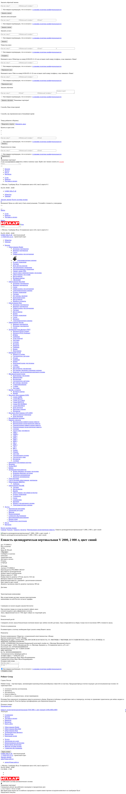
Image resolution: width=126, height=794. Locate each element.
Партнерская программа (17, 508)
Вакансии (8, 720)
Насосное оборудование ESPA (19, 395)
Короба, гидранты (15, 390)
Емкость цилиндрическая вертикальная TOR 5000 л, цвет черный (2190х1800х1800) (29, 710)
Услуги (7, 170)
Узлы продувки (14, 478)
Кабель (11, 468)
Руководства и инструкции (18, 521)
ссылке (61, 162)
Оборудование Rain (15, 303)
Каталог (7, 169)
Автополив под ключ (16, 510)
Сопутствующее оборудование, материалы (23, 480)
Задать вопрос (6, 751)
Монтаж (11, 512)
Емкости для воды (15, 420)
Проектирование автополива (14, 743)
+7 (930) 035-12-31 (7, 237)
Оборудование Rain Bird (17, 281)
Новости (8, 179)
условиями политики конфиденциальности (46, 9)
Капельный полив (15, 352)
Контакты (8, 174)
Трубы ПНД (13, 466)
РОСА (7, 172)
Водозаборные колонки (16, 418)
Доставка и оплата (11, 181)
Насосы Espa (9, 734)
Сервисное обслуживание (17, 516)
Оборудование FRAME (16, 485)
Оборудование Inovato (16, 322)
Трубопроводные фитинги (14, 732)
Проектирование (14, 514)
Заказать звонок (6, 199)
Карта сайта (9, 724)
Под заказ (4, 552)
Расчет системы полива (20, 199)
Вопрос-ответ (13, 519)
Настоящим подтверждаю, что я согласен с (32, 9)
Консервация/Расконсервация (19, 517)
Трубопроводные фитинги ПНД (19, 329)
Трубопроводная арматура (17, 469)
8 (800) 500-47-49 (6, 235)
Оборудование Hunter (16, 247)
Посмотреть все (6, 706)
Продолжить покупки (8, 124)
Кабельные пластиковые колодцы (20, 462)
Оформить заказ (20, 124)
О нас (7, 177)
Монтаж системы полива (13, 746)
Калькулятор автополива (13, 744)
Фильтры (12, 464)
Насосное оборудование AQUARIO (21, 413)
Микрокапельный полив (17, 374)
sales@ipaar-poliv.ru (7, 759)
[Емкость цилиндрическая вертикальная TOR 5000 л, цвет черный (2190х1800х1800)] (63, 708)
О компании (9, 715)
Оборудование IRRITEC (17, 482)
